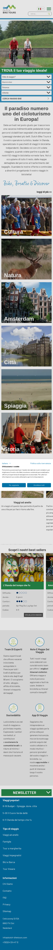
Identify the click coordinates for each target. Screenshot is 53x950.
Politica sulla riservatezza (40, 463)
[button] (6, 463)
